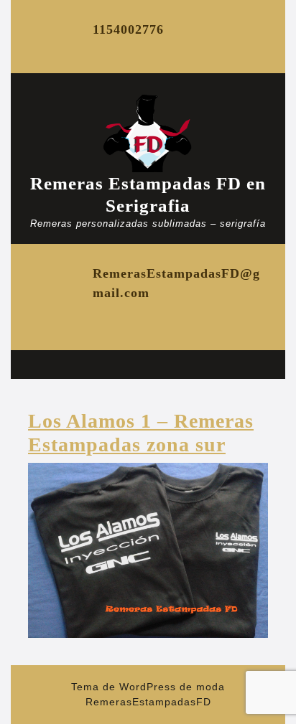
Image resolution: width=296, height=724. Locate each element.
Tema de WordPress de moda (148, 686)
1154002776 (128, 29)
